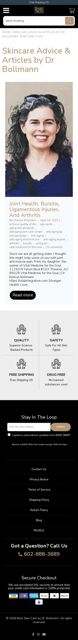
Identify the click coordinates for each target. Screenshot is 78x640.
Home (6, 32)
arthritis (14, 243)
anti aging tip (54, 232)
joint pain (41, 243)
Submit (60, 426)
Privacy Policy (39, 439)
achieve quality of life (22, 224)
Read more (22, 295)
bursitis (27, 243)
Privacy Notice (39, 479)
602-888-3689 (42, 554)
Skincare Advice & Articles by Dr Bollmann (36, 60)
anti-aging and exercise (24, 239)
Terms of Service (39, 490)
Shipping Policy (39, 500)
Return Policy (39, 510)
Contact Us (39, 469)
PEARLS (39, 530)
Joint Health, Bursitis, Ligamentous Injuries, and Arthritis (34, 209)
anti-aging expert (54, 239)
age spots (46, 224)
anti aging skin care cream (25, 232)
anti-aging (37, 236)
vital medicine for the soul (25, 247)
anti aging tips (18, 236)
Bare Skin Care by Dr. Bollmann (38, 618)
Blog (39, 520)
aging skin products (21, 228)
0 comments (55, 247)
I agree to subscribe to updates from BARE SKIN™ (41, 437)
